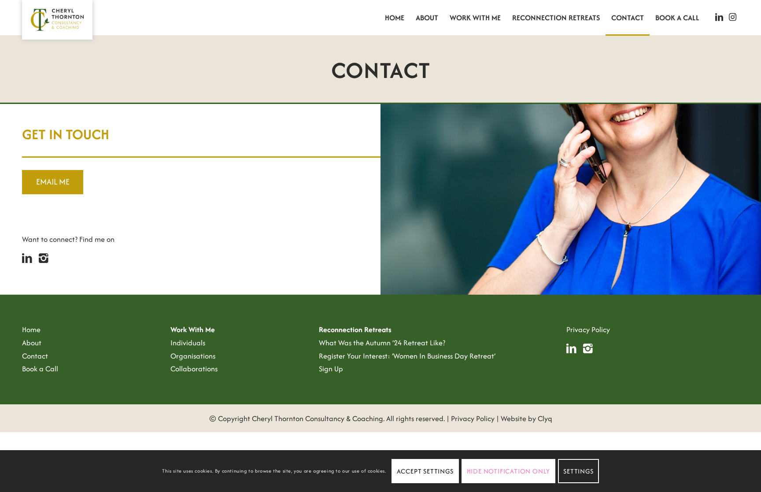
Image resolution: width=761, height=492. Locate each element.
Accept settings (425, 471)
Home (31, 329)
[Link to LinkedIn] (719, 17)
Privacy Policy (588, 329)
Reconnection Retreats (355, 329)
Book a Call (40, 368)
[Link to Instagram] (732, 17)
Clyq (545, 418)
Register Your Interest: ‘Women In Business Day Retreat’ (407, 356)
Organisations (192, 356)
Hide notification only (508, 471)
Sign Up (331, 368)
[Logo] (57, 20)
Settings (578, 471)
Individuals (187, 342)
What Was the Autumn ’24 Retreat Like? (382, 342)
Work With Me (192, 329)
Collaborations (194, 368)
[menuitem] (394, 17)
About (31, 342)
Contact (35, 356)
